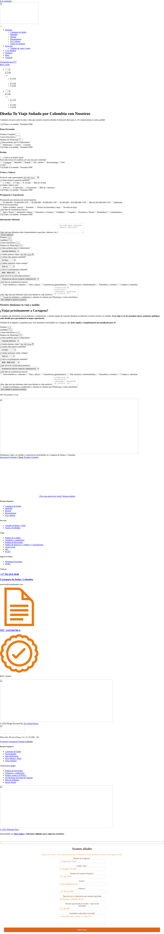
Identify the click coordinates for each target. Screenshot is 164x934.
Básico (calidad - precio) (13, 207)
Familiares (60, 212)
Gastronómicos (116, 212)
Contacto (8, 57)
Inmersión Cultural (24, 212)
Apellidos (4, 240)
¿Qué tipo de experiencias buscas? (14, 210)
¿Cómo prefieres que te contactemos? (15, 142)
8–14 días (27, 183)
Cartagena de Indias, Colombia (16, 579)
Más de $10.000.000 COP (99, 202)
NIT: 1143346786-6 (10, 630)
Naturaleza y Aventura (44, 212)
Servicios (9, 46)
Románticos (102, 212)
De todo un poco (70, 207)
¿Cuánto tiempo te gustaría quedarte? (15, 180)
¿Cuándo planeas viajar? (10, 254)
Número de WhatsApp (9, 140)
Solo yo (6, 187)
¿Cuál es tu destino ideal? (13, 157)
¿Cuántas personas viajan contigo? (14, 263)
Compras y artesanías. (129, 285)
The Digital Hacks (31, 723)
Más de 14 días (40, 183)
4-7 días (16, 183)
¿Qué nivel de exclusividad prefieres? (15, 276)
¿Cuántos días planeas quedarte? (13, 257)
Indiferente (118, 202)
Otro (63, 162)
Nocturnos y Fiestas (86, 212)
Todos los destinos (17, 44)
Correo (17, 145)
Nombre (3, 237)
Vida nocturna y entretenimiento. (83, 285)
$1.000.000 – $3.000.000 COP (15, 202)
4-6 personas (31, 187)
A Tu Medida (10, 51)
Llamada (27, 145)
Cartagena (7, 162)
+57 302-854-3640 (9, 574)
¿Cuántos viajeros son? (9, 185)
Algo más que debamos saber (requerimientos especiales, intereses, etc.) (29, 232)
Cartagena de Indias (18, 32)
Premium (30, 207)
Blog (7, 55)
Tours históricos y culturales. (14, 285)
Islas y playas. (34, 285)
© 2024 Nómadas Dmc (9, 829)
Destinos (8, 30)
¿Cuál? (3, 165)
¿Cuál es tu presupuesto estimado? (14, 269)
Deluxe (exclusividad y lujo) (48, 207)
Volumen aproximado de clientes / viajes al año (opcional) (82, 905)
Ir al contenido (6, 1)
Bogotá (13, 37)
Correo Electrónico (8, 137)
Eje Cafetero (15, 41)
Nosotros (8, 53)
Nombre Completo (8, 134)
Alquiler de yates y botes (20, 48)
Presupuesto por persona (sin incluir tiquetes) (18, 200)
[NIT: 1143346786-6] (19, 625)
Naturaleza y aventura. (108, 285)
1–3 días (6, 183)
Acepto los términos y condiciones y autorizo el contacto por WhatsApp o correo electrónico (40, 297)
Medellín (13, 34)
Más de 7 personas (47, 187)
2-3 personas (18, 187)
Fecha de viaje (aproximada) (11, 178)
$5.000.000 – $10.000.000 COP (73, 202)
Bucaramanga (15, 39)
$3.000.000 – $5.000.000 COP (44, 202)
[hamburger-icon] (1, 26)
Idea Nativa (19, 834)
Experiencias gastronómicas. (55, 285)
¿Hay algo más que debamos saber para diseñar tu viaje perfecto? (26, 294)
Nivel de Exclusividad (9, 205)
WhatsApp (7, 145)
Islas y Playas (8, 212)
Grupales (71, 212)
